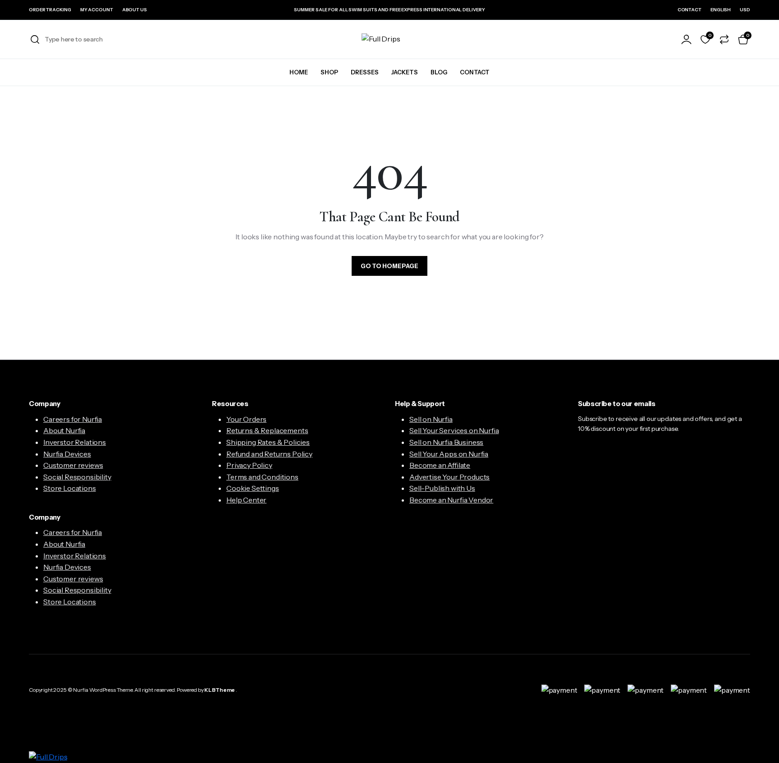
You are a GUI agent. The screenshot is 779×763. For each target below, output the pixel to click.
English (720, 10)
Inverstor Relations (74, 442)
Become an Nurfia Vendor (451, 499)
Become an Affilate (439, 465)
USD (745, 10)
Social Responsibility (77, 476)
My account (96, 10)
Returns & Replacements (267, 430)
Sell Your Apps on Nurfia (448, 453)
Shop (329, 72)
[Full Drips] (389, 39)
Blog (439, 72)
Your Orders (246, 419)
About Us (134, 10)
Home (298, 72)
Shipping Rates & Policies (268, 442)
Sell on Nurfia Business (446, 442)
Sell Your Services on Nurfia (454, 430)
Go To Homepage (389, 266)
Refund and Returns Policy (269, 453)
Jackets (404, 72)
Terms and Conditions (262, 476)
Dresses (365, 72)
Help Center (246, 499)
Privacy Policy (249, 465)
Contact (689, 10)
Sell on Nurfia (431, 419)
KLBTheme (219, 689)
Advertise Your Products (449, 476)
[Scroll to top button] (758, 742)
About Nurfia (64, 430)
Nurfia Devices (67, 453)
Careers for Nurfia (72, 419)
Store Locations (69, 488)
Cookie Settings (252, 488)
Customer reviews (73, 465)
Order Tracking (50, 10)
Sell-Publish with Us (442, 488)
